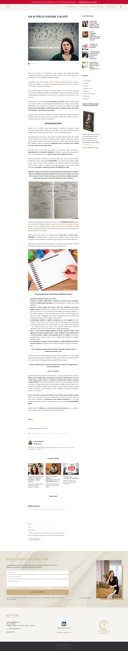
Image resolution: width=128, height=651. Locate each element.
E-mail (29, 527)
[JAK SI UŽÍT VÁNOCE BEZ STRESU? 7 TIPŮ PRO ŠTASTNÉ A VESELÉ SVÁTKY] (36, 469)
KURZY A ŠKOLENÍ (97, 6)
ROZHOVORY (86, 96)
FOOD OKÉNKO (87, 81)
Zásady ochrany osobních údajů (37, 588)
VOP (71, 645)
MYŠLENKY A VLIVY (88, 88)
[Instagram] (40, 444)
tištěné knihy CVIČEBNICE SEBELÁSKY (62, 226)
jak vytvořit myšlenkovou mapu (38, 433)
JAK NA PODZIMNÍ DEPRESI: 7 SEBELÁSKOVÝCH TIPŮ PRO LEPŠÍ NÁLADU (53, 479)
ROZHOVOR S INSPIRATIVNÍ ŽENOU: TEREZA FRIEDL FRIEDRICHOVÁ (94, 65)
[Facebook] (36, 444)
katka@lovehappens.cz (64, 632)
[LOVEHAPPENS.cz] (8, 6)
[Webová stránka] (34, 444)
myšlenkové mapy (55, 433)
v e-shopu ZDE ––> (87, 144)
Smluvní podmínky (50, 588)
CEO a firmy (84, 6)
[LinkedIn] (38, 444)
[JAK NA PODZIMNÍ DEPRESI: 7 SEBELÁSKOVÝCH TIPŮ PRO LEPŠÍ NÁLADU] (53, 469)
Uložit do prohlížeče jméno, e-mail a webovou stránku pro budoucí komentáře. (47, 533)
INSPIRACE (85, 83)
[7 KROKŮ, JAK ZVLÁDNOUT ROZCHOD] (71, 469)
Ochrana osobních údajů (62, 645)
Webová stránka (32, 530)
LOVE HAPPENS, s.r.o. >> (39, 449)
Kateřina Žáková (34, 63)
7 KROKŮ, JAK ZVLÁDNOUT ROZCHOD (70, 477)
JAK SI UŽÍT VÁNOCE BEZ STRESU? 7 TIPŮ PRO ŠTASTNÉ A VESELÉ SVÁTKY (35, 479)
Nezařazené (86, 91)
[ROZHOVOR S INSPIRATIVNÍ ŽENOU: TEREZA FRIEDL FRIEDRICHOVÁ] (85, 65)
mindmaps (48, 433)
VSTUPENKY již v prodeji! (88, 2)
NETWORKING (111, 6)
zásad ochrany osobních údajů (72, 597)
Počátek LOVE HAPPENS (89, 93)
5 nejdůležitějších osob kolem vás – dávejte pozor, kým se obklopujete (94, 55)
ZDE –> (98, 147)
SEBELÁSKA (86, 98)
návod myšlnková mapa (65, 433)
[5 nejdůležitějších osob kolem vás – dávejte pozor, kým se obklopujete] (85, 54)
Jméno (30, 524)
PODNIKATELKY (71, 6)
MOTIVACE (85, 86)
